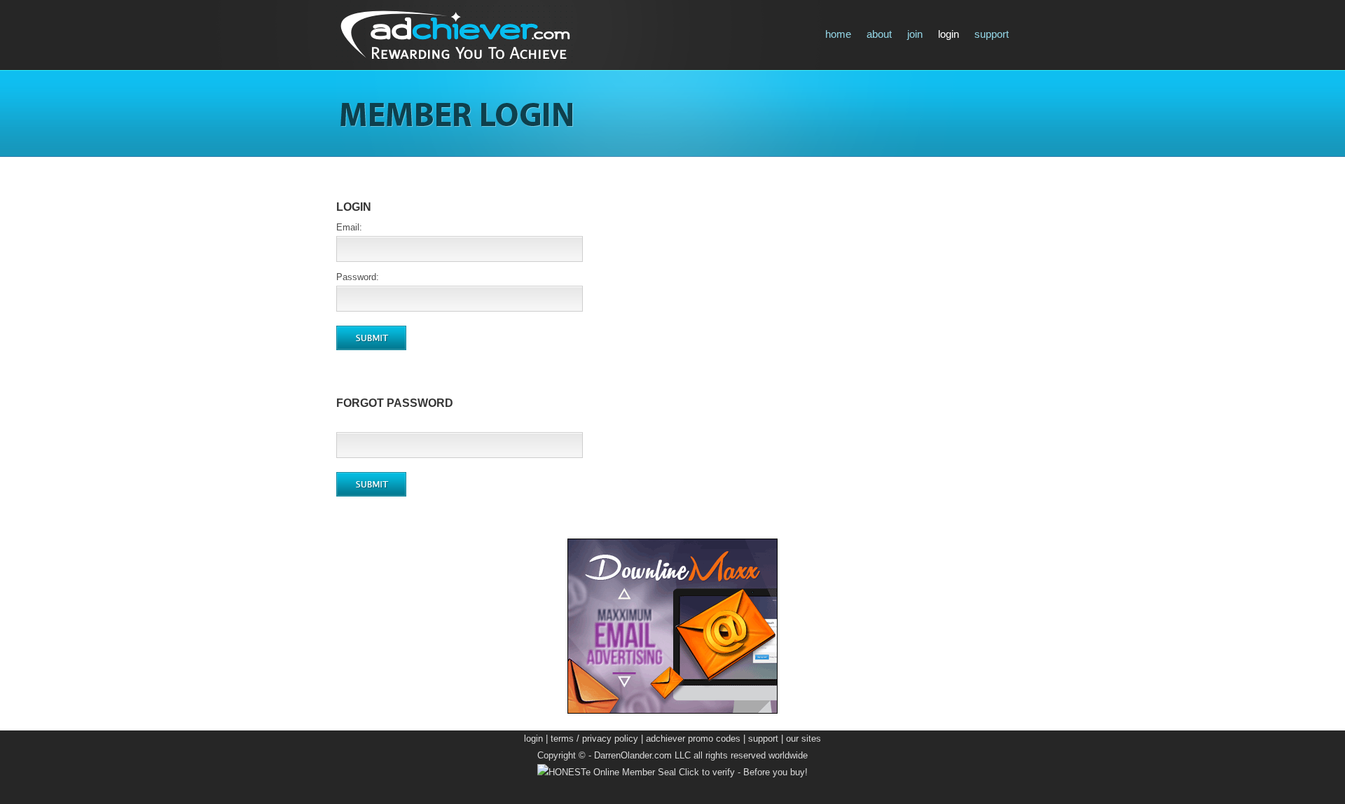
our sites (803, 738)
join (915, 34)
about (879, 34)
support (991, 34)
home (838, 34)
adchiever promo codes (693, 738)
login (948, 34)
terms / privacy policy (594, 738)
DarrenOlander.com (633, 755)
